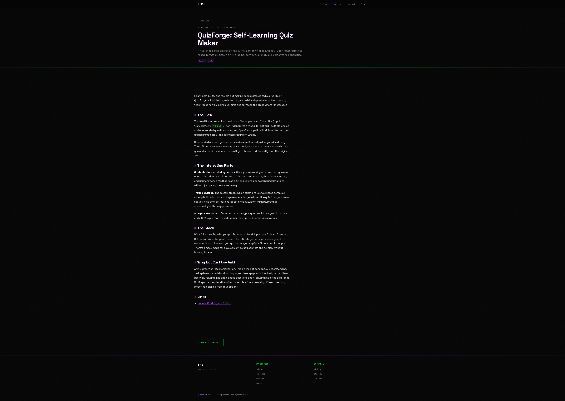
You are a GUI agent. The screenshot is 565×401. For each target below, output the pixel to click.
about (351, 4)
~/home (259, 369)
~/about (260, 378)
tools (210, 61)
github (317, 369)
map (362, 4)
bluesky (318, 374)
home (325, 4)
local (202, 61)
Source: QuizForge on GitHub (214, 303)
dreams (338, 4)
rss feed (318, 378)
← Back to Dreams (209, 342)
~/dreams (203, 21)
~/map (259, 383)
